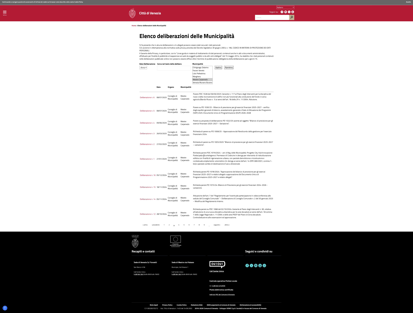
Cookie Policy (78, 2)
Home (134, 25)
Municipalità (197, 64)
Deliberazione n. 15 (148, 187)
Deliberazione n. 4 (147, 122)
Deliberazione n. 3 (147, 133)
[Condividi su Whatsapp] (264, 265)
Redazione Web (197, 305)
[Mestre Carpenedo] (203, 79)
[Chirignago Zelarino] (203, 67)
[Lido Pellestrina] (203, 73)
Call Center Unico (217, 271)
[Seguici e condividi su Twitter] (251, 265)
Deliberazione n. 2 (147, 144)
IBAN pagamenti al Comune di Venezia (221, 305)
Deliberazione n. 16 (148, 175)
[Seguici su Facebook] (282, 12)
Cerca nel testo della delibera (169, 64)
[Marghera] (203, 76)
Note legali (154, 305)
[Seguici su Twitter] (289, 12)
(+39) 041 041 (138, 274)
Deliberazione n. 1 (147, 158)
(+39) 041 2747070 (218, 286)
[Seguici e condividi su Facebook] (247, 265)
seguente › (217, 225)
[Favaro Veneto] (203, 70)
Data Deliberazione (147, 64)
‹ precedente (155, 225)
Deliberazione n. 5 (147, 110)
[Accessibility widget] (5, 308)
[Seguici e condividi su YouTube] (260, 265)
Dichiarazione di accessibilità (250, 305)
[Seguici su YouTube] (292, 12)
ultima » (227, 225)
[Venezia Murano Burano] (203, 82)
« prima (145, 225)
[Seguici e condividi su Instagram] (255, 265)
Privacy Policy (167, 305)
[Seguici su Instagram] (285, 12)
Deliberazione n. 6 (147, 97)
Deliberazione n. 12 (148, 214)
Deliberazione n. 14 (148, 199)
